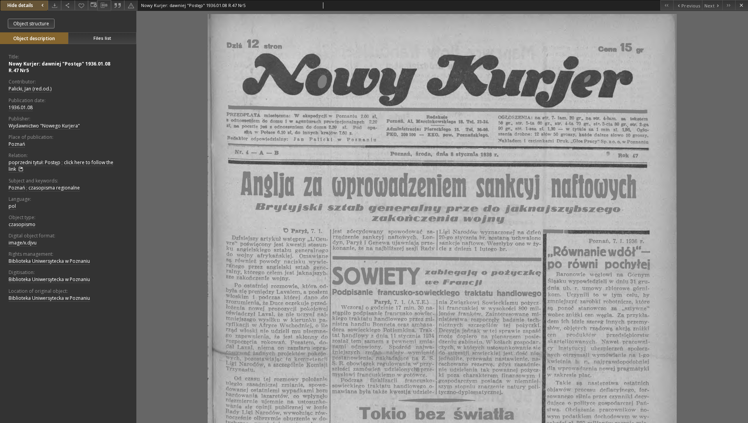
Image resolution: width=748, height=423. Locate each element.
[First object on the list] (666, 5)
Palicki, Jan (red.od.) (30, 88)
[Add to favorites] (81, 5)
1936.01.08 (21, 107)
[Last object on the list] (728, 5)
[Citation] (117, 5)
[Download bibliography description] (104, 5)
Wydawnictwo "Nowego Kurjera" (44, 125)
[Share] (67, 5)
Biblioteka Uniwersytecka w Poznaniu (49, 261)
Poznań (17, 144)
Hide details (20, 5)
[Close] (741, 5)
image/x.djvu (23, 242)
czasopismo (22, 224)
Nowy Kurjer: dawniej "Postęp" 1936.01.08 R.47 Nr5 (59, 67)
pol (12, 206)
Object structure (31, 23)
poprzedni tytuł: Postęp (34, 162)
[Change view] (92, 5)
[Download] (54, 5)
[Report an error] (131, 5)
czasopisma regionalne (54, 187)
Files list (102, 38)
